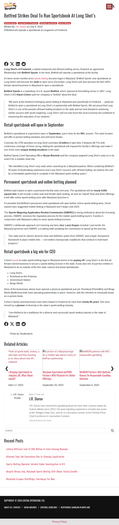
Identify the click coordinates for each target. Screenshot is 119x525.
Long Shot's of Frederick (28, 23)
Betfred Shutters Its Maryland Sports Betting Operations (24, 358)
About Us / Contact (12, 507)
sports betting (41, 78)
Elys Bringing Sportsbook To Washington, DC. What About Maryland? (97, 375)
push (15, 260)
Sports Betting (64, 23)
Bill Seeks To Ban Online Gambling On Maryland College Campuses (63, 373)
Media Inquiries (30, 507)
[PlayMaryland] (56, 6)
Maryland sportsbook (48, 23)
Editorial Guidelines (48, 507)
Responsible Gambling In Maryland (75, 507)
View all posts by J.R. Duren (40, 421)
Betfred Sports (10, 23)
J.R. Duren (20, 26)
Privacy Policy (59, 522)
